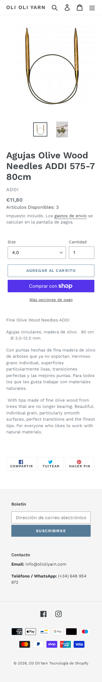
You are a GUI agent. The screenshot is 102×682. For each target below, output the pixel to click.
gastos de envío (70, 215)
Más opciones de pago (51, 299)
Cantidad (78, 242)
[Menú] (92, 7)
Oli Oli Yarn (26, 7)
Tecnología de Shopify (68, 663)
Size (12, 242)
